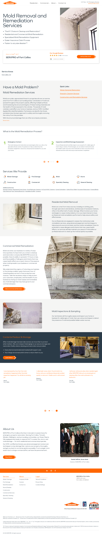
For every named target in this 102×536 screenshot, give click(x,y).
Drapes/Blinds (94, 189)
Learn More (8, 357)
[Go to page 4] (53, 162)
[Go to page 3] (52, 162)
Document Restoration (83, 189)
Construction (6, 490)
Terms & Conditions (41, 479)
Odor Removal (7, 191)
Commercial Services (8, 493)
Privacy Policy (39, 482)
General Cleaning (8, 498)
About (53, 3)
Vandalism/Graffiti (30, 191)
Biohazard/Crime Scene (19, 189)
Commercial (44, 3)
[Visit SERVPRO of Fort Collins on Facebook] (55, 471)
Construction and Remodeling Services (73, 97)
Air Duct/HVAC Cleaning (48, 189)
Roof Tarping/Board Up (18, 191)
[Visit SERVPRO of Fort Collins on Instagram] (51, 470)
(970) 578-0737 (93, 3)
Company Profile (23, 479)
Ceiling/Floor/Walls (71, 189)
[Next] (57, 161)
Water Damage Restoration (70, 90)
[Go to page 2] (50, 162)
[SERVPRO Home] (10, 2)
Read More (8, 457)
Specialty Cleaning (8, 495)
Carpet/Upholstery (60, 189)
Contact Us (62, 3)
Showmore (6, 120)
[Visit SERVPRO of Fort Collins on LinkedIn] (47, 470)
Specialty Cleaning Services (69, 94)
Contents (38, 191)
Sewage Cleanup (8, 189)
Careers (21, 482)
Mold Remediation (8, 484)
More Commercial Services (13, 289)
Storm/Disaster (7, 487)
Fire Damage (6, 482)
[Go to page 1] (48, 162)
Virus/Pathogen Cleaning (34, 189)
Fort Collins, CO (6, 75)
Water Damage (7, 479)
